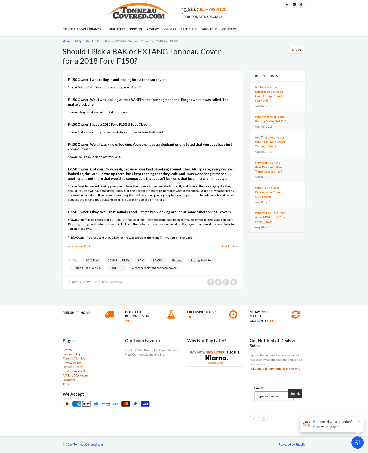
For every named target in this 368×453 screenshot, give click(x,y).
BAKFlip (158, 260)
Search (67, 350)
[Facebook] (254, 419)
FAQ (78, 41)
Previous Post (81, 246)
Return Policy (71, 354)
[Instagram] (263, 419)
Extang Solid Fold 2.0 (87, 268)
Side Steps (117, 29)
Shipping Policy (73, 367)
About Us (209, 29)
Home (66, 41)
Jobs (66, 384)
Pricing (136, 29)
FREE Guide (189, 29)
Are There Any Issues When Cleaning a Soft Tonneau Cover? (270, 142)
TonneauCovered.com (88, 444)
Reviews (153, 29)
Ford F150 (116, 268)
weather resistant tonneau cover (154, 268)
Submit (295, 393)
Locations (69, 379)
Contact (229, 29)
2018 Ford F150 (118, 260)
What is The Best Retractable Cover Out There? (268, 192)
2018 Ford (92, 260)
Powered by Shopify (292, 444)
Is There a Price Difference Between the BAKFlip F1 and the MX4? (269, 93)
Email (258, 388)
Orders (170, 29)
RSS (298, 50)
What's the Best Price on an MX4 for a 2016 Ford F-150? (270, 217)
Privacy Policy (72, 362)
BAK (141, 260)
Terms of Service (74, 358)
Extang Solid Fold (202, 260)
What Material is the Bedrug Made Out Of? (270, 119)
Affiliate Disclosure (75, 375)
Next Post (227, 246)
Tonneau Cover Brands (82, 29)
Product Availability (75, 371)
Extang (177, 260)
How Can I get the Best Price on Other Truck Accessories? (269, 167)
